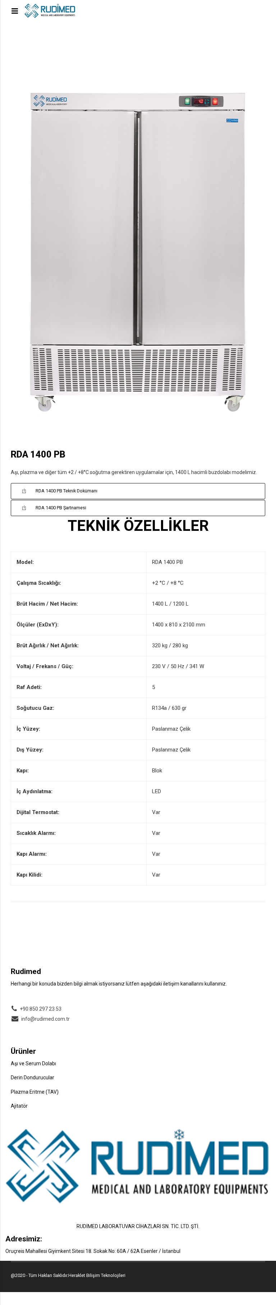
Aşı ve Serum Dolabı (33, 1063)
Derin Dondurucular (32, 1077)
